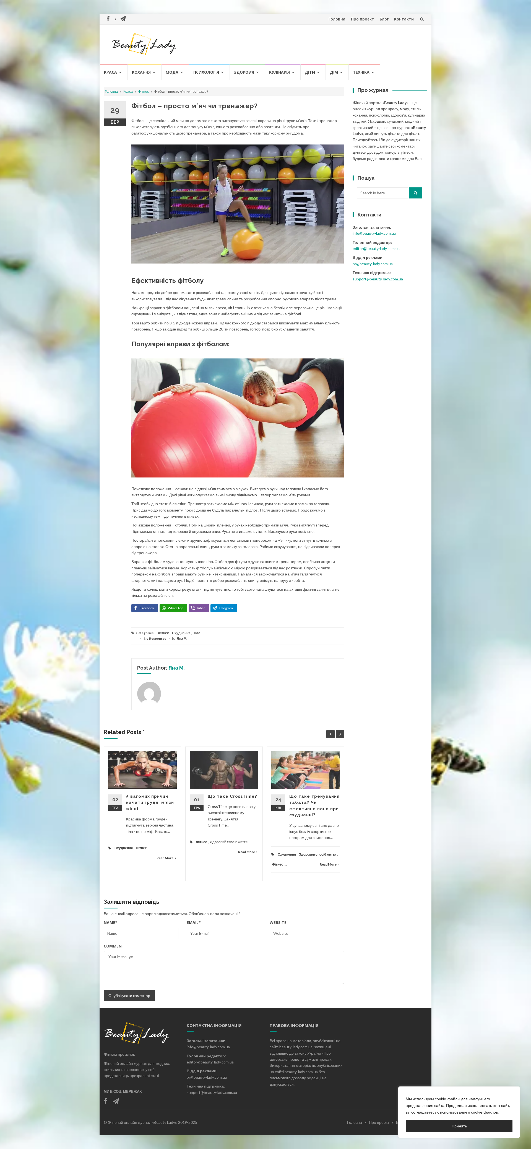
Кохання (141, 72)
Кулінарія (279, 72)
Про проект (362, 19)
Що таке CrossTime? (232, 796)
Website (278, 922)
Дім (334, 72)
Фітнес (143, 91)
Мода (172, 72)
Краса (110, 72)
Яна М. (182, 638)
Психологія (206, 72)
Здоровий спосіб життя (229, 842)
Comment (114, 946)
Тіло (196, 633)
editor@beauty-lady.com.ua (376, 248)
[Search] (415, 192)
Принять (459, 1126)
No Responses (155, 638)
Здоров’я (244, 72)
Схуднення (181, 633)
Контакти (404, 19)
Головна (337, 19)
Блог (384, 19)
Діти (310, 72)
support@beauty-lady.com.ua (378, 279)
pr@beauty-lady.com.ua (373, 263)
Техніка (361, 72)
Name (111, 922)
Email (194, 922)
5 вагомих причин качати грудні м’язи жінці (150, 802)
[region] (459, 1112)
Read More (165, 858)
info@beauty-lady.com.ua (374, 233)
